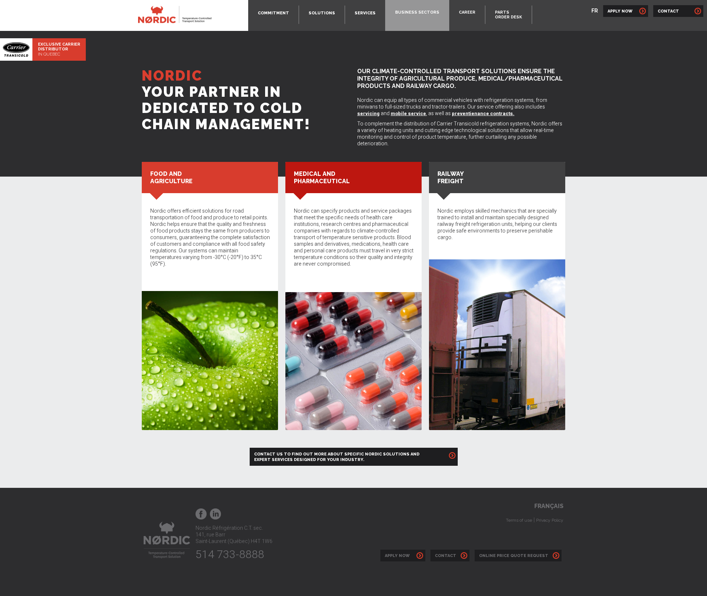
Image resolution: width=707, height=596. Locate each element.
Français (548, 506)
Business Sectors (417, 12)
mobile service (408, 113)
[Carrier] (16, 49)
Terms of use (519, 520)
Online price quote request (515, 555)
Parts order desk (508, 14)
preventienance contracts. (483, 113)
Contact (675, 11)
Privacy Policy (549, 520)
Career (467, 12)
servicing (368, 113)
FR (594, 11)
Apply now (399, 555)
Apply (620, 11)
